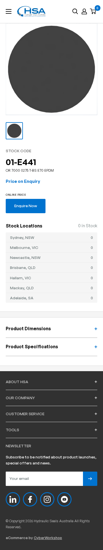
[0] (93, 11)
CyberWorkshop (48, 537)
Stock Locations (24, 226)
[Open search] (75, 11)
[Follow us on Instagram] (47, 499)
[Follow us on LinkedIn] (13, 499)
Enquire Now (25, 205)
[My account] (84, 11)
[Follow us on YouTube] (64, 499)
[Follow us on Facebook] (30, 499)
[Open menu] (8, 11)
